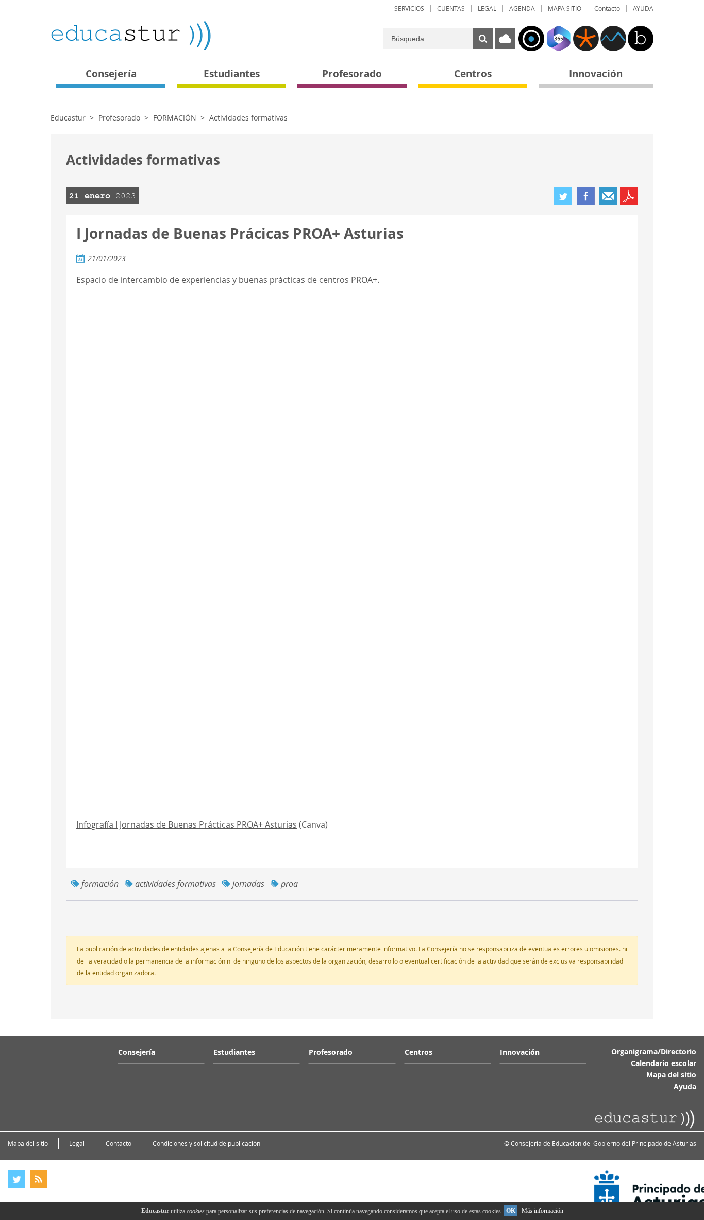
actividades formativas (175, 883)
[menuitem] (409, 8)
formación (100, 883)
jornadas (248, 883)
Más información (542, 1210)
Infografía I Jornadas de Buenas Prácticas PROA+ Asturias (186, 824)
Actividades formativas (248, 118)
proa (289, 883)
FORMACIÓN (174, 118)
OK (510, 1210)
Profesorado (119, 118)
